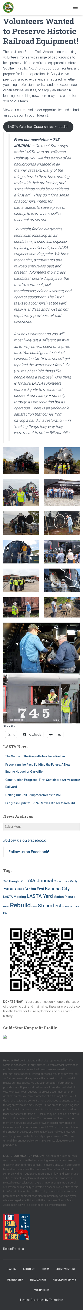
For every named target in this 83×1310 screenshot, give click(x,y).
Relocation (38, 1279)
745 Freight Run (14, 881)
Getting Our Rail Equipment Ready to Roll (33, 795)
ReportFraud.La (13, 1248)
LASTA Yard (40, 896)
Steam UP (67, 906)
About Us (29, 1269)
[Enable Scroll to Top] (74, 1301)
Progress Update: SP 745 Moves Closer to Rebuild (40, 803)
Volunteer (41, 1290)
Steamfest (50, 906)
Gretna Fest (34, 889)
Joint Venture (66, 1269)
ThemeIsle (56, 1300)
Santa (34, 906)
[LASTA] (10, 7)
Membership (15, 1279)
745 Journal (40, 881)
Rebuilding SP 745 (64, 1279)
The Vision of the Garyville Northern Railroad (36, 756)
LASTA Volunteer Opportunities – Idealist (38, 127)
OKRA (6, 906)
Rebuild (20, 905)
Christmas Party (65, 881)
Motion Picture (64, 897)
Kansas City (57, 888)
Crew (45, 1269)
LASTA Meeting (14, 897)
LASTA (12, 1269)
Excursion (13, 888)
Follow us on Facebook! (25, 840)
